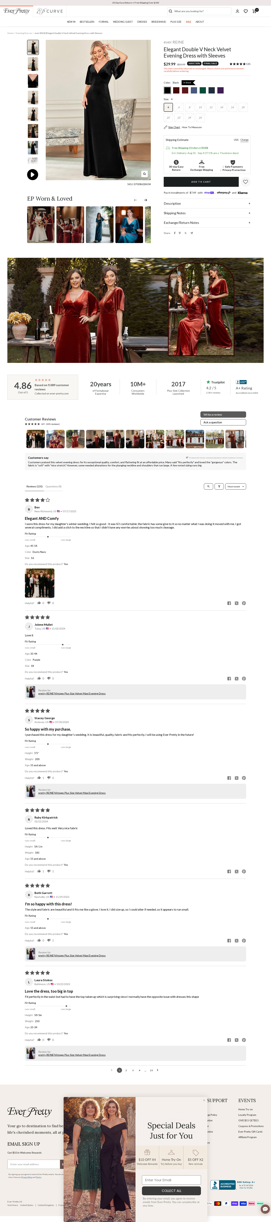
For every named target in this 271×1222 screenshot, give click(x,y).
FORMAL (104, 21)
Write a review (213, 414)
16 (232, 107)
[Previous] (25, 310)
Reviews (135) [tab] (34, 486)
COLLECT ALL (171, 1190)
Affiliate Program (247, 1137)
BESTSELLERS (87, 21)
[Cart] (254, 11)
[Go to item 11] (234, 439)
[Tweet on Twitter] (185, 233)
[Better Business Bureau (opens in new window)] (233, 1185)
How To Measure (192, 127)
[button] (238, 63)
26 (200, 117)
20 (168, 117)
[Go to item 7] (155, 439)
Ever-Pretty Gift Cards (250, 1131)
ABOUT (200, 21)
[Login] (237, 11)
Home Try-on (245, 1109)
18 (243, 107)
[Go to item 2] (55, 439)
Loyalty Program (247, 1114)
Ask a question (213, 422)
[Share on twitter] (236, 603)
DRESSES (142, 21)
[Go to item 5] (115, 439)
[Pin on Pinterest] (180, 233)
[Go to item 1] (35, 439)
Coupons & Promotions (251, 1126)
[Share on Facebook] (175, 233)
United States (26, 1205)
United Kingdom (46, 1205)
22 (179, 117)
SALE (188, 21)
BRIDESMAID (159, 21)
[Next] (246, 310)
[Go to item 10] (215, 439)
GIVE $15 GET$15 (248, 1120)
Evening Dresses (24, 33)
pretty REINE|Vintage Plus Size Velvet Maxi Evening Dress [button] (72, 693)
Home (10, 33)
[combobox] (202, 11)
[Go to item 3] (75, 439)
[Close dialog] (204, 1100)
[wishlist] (246, 11)
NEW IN (71, 21)
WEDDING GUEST (123, 21)
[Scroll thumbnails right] (242, 439)
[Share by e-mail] (191, 233)
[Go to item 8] (175, 439)
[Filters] (219, 486)
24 (189, 117)
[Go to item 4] (95, 439)
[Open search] (208, 486)
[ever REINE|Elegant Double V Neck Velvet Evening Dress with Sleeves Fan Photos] (41, 206)
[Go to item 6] (135, 439)
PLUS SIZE (176, 21)
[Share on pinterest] (244, 603)
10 (200, 107)
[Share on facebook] (229, 603)
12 (211, 107)
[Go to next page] (158, 1070)
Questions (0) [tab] (53, 486)
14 (221, 107)
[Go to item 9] (195, 439)
